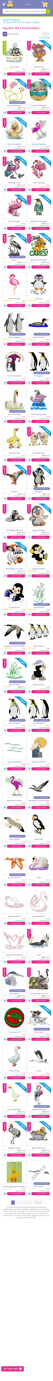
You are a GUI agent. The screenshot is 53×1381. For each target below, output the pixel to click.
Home (6, 20)
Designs (16, 20)
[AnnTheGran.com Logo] (10, 4)
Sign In (28, 4)
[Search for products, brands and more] (48, 11)
